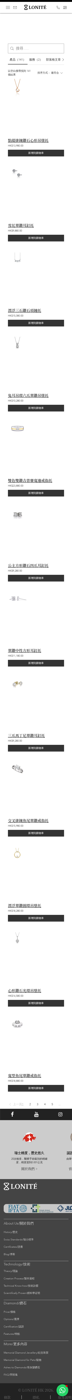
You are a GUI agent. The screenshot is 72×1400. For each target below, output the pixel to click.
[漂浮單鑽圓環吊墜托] (17, 854)
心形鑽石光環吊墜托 (24, 990)
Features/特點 (12, 1334)
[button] (15, 1104)
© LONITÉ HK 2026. (36, 1390)
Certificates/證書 (13, 1247)
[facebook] (12, 1114)
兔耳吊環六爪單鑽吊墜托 (28, 395)
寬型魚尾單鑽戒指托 (24, 1075)
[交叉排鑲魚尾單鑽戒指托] (17, 769)
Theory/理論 (11, 1271)
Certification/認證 (14, 1326)
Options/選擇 (11, 1319)
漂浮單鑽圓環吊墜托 (24, 905)
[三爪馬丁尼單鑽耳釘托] (17, 684)
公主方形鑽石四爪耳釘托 (28, 565)
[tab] (18, 60)
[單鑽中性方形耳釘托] (17, 599)
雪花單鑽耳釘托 (21, 225)
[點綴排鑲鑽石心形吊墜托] (17, 88)
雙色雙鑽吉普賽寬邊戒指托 (30, 480)
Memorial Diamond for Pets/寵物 (22, 1360)
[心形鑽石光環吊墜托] (17, 939)
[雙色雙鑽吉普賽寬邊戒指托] (17, 429)
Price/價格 (10, 1312)
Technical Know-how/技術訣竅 (21, 1286)
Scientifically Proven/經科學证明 (22, 1293)
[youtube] (36, 1114)
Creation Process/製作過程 (19, 1278)
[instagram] (60, 1114)
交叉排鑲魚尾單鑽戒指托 (28, 820)
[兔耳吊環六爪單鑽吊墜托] (17, 343)
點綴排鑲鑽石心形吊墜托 (28, 140)
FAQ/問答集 (11, 1375)
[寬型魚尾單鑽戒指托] (17, 1024)
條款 (7, 1397)
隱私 (36, 1397)
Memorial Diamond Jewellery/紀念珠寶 (26, 1353)
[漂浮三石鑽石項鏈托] (17, 258)
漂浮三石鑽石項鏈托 (24, 310)
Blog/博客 (9, 1254)
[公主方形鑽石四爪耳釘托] (17, 514)
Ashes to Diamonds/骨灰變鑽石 (22, 1367)
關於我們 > (29, 1168)
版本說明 (64, 1397)
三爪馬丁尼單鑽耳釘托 (26, 735)
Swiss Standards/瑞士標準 (19, 1239)
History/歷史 (11, 1232)
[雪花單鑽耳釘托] (17, 173)
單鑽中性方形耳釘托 (24, 650)
